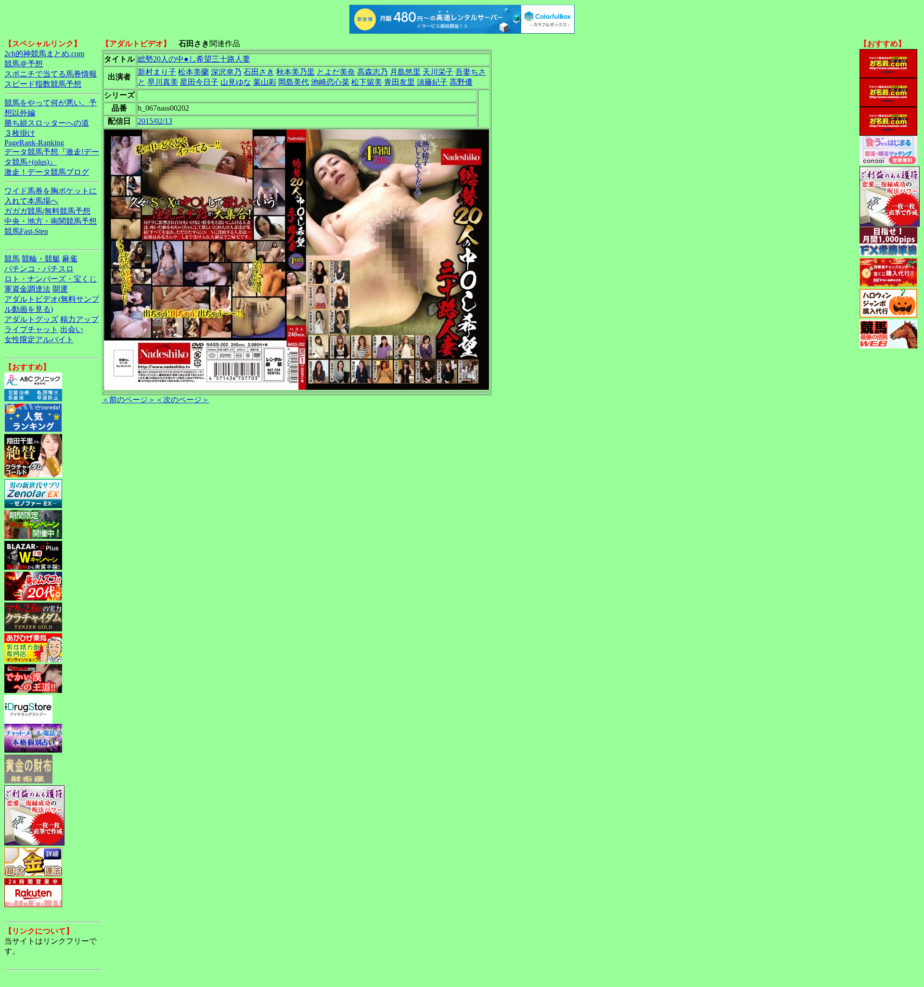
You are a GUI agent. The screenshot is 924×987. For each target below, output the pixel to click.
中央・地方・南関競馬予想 (50, 221)
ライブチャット (31, 329)
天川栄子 (438, 72)
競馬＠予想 (23, 64)
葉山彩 (264, 82)
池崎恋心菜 (330, 82)
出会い (71, 329)
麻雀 (69, 259)
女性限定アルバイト (39, 339)
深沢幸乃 (226, 72)
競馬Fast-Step (26, 231)
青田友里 (399, 82)
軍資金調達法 (27, 289)
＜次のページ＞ (182, 400)
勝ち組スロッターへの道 (46, 123)
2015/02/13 (155, 121)
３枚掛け (19, 133)
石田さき (259, 72)
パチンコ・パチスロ (39, 269)
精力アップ (79, 319)
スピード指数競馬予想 (42, 84)
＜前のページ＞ (128, 400)
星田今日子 (199, 82)
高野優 (461, 82)
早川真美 (162, 82)
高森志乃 (372, 72)
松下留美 (366, 82)
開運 (60, 289)
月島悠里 (405, 72)
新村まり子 (157, 72)
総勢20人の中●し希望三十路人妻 (194, 59)
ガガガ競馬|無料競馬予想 (47, 211)
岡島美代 (293, 82)
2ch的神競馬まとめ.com (44, 54)
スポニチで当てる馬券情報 (50, 74)
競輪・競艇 (41, 259)
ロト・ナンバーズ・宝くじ (50, 279)
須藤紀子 (432, 82)
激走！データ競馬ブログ (46, 172)
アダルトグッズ (31, 319)
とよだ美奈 (336, 72)
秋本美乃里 (295, 72)
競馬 (12, 259)
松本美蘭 (193, 72)
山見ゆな (235, 82)
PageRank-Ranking (34, 143)
